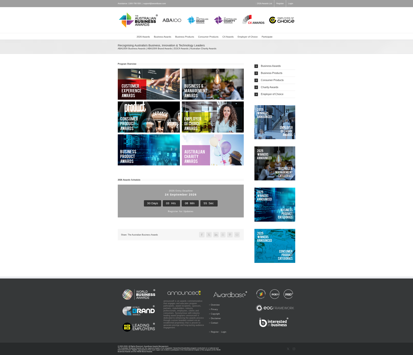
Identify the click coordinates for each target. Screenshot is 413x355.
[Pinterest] (229, 234)
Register (215, 332)
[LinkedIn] (216, 234)
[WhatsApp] (223, 234)
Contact (214, 323)
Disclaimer (216, 318)
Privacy (214, 309)
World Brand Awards (144, 351)
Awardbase (148, 346)
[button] (274, 66)
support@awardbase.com (154, 3)
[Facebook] (201, 234)
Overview (215, 305)
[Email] (237, 234)
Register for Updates (181, 211)
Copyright (215, 314)
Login (223, 332)
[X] (208, 234)
